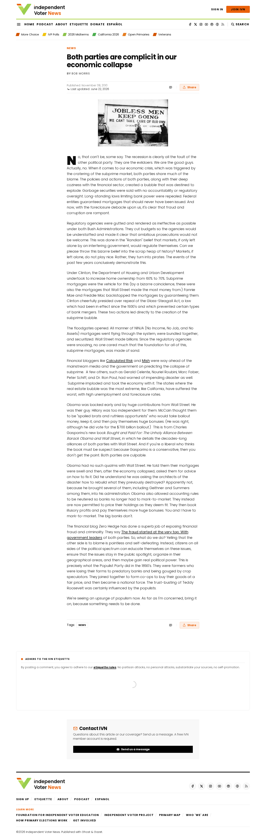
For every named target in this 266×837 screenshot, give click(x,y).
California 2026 (108, 34)
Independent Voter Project (129, 815)
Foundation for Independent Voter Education (57, 815)
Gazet (98, 832)
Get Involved (84, 820)
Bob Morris (81, 73)
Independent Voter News (43, 832)
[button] (22, 799)
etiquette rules (104, 667)
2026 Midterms (78, 34)
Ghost (86, 832)
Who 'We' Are (197, 815)
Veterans (164, 34)
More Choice (30, 34)
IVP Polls (53, 34)
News (71, 48)
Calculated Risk (119, 360)
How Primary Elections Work (42, 820)
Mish (146, 360)
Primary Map (170, 815)
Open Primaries (138, 34)
